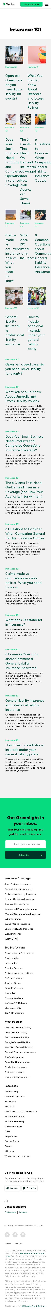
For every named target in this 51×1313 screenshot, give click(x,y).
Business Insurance (14, 1072)
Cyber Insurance (13, 918)
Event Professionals (15, 988)
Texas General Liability (16, 1032)
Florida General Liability (17, 1037)
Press (7, 1131)
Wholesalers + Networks (17, 1156)
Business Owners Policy (17, 904)
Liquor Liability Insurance (17, 1077)
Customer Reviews (14, 1126)
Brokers (23, 1212)
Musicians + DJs (13, 1007)
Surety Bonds (12, 938)
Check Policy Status (15, 1096)
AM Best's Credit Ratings (33, 1306)
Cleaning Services (13, 968)
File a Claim (10, 1101)
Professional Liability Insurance (20, 894)
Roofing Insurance (14, 1057)
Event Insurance (13, 933)
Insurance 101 (12, 359)
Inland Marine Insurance (17, 923)
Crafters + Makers (14, 978)
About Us (9, 1106)
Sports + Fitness (13, 983)
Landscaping (11, 963)
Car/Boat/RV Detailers (16, 1002)
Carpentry (10, 993)
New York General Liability (18, 1047)
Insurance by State (14, 1116)
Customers (10, 1212)
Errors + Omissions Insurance (19, 899)
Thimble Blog (11, 1091)
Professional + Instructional (19, 973)
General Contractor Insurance (20, 1052)
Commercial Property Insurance (21, 908)
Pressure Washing (14, 997)
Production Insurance (16, 1067)
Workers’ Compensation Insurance (22, 913)
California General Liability (18, 1027)
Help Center (11, 1136)
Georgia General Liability (17, 1042)
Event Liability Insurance (17, 1062)
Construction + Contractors (19, 953)
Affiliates (9, 1151)
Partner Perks (12, 1141)
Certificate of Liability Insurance (21, 1111)
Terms (8, 1243)
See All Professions (14, 1012)
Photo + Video (12, 958)
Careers (8, 1146)
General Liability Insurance (18, 889)
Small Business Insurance (17, 884)
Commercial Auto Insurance (19, 928)
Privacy (18, 1243)
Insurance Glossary (14, 1121)
